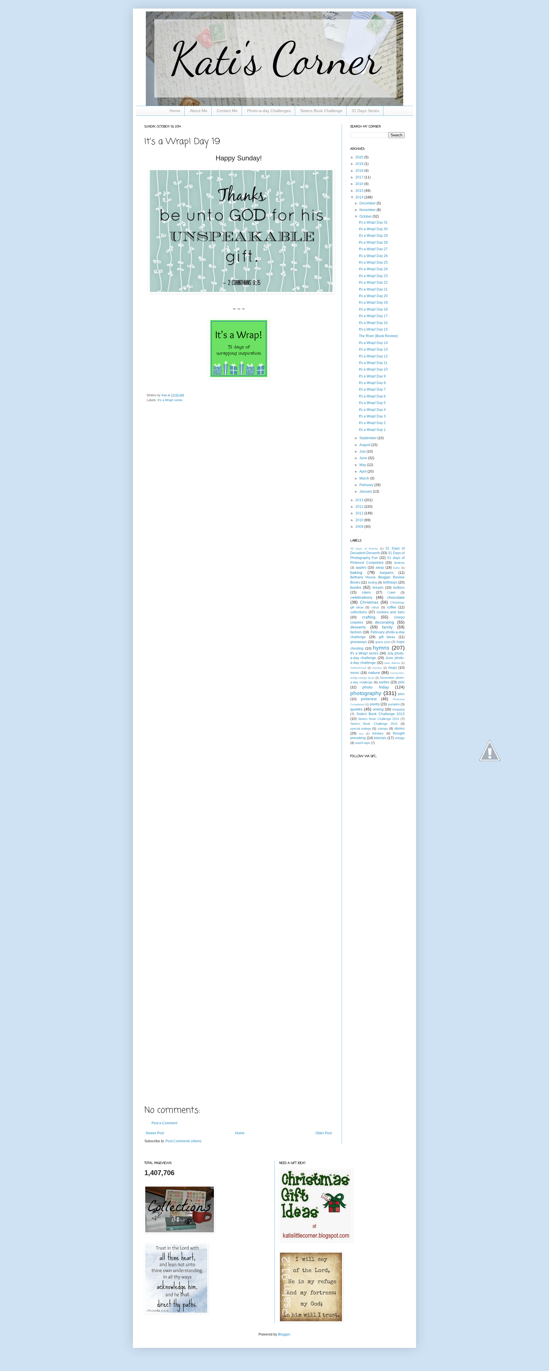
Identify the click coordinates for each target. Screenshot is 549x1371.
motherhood (358, 667)
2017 (359, 177)
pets (401, 682)
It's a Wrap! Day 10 (373, 369)
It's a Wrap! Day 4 (372, 410)
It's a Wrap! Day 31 (373, 222)
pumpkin (394, 704)
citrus (375, 607)
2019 (359, 164)
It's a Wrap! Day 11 (373, 363)
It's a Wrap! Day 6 (372, 396)
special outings (360, 728)
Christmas (369, 602)
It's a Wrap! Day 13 (373, 349)
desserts (358, 627)
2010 (359, 520)
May (363, 465)
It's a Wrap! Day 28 (373, 242)
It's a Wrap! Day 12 (373, 356)
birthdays (390, 582)
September (368, 438)
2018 (359, 171)
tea (361, 733)
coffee (391, 607)
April (363, 471)
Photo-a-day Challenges (269, 110)
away (380, 568)
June (363, 458)
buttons (399, 588)
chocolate (396, 597)
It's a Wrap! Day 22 (373, 282)
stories (399, 729)
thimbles (378, 733)
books (355, 587)
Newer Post (155, 1133)
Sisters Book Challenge (321, 110)
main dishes (392, 662)
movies (377, 667)
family (387, 627)
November (368, 210)
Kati (165, 395)
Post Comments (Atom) (183, 1141)
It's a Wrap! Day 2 (372, 423)
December (368, 203)
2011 (359, 513)
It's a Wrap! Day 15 (373, 329)
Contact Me (227, 110)
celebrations (361, 597)
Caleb (391, 592)
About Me (198, 110)
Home (175, 110)
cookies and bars (391, 612)
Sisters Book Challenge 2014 (378, 719)
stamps (383, 728)
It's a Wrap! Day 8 (372, 383)
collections (358, 612)
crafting (368, 617)
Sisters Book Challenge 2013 (380, 714)
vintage (400, 738)
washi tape (362, 743)
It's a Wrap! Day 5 (372, 403)
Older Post (323, 1133)
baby (396, 567)
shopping (398, 709)
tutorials (380, 738)
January (366, 491)
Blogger (284, 1334)
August (365, 445)
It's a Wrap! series (170, 400)
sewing (378, 709)
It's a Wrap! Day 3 (372, 416)
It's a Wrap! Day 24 (373, 269)
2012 (359, 507)
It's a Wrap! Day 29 (373, 236)
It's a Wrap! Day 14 (373, 343)
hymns (381, 648)
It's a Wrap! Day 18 (373, 309)
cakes (366, 592)
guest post (382, 642)
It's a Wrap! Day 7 (372, 389)
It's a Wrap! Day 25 (373, 262)
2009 (359, 527)
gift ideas (387, 637)
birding (372, 582)
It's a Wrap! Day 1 (372, 430)
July (363, 451)
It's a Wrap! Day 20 (373, 296)
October (366, 216)
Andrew (399, 562)
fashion (356, 632)
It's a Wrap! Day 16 (373, 323)
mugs (392, 668)
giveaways (358, 642)
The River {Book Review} (378, 336)
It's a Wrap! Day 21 (373, 289)
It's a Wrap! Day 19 (373, 303)
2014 (359, 197)
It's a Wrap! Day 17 (373, 316)
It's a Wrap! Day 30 (373, 229)
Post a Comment (164, 1123)
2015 (359, 191)
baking (356, 572)
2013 (359, 500)
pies (401, 694)
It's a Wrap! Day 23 (373, 276)
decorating (384, 622)
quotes (356, 709)
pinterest (369, 699)
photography (365, 693)
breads (378, 588)
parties (384, 682)
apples (361, 568)
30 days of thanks (364, 548)
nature (374, 672)
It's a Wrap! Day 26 (373, 256)
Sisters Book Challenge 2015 (373, 723)
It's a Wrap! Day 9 (372, 376)
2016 (359, 184)
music (354, 673)
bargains (386, 573)
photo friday (375, 687)
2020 (359, 157)
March (364, 478)
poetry (375, 704)
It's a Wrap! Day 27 (373, 249)
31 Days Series (365, 110)
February (366, 485)
